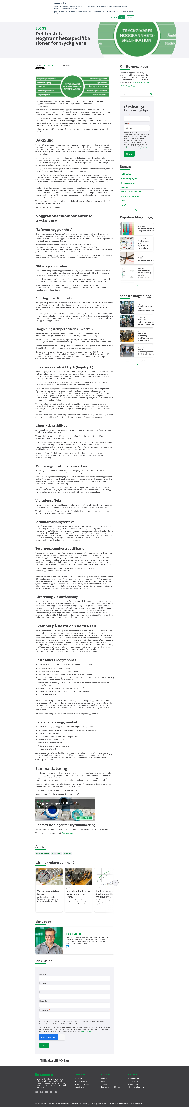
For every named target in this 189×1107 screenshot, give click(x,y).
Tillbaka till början (54, 1060)
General (124, 187)
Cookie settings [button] (113, 17)
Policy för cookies (136, 1104)
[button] (115, 883)
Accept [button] (122, 17)
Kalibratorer (78, 1078)
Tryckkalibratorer (69, 833)
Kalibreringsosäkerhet (42, 853)
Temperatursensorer (130, 196)
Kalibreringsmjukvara (130, 178)
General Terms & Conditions (118, 1104)
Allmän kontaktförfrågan (136, 1087)
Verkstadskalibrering (81, 1081)
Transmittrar (67, 853)
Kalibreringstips (133, 1084)
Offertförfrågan (133, 1078)
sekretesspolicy (86, 1031)
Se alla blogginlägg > (128, 86)
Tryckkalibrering (56, 853)
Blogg (103, 1081)
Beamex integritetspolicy (80, 1104)
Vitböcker (104, 1084)
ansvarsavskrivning (141, 82)
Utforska (104, 1078)
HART (123, 205)
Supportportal (133, 1081)
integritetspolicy (143, 148)
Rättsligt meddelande (99, 1104)
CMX (123, 200)
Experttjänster (79, 1087)
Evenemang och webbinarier (111, 1087)
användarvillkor (129, 148)
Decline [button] (130, 17)
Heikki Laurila (49, 65)
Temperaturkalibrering (131, 192)
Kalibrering (126, 174)
